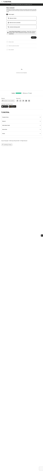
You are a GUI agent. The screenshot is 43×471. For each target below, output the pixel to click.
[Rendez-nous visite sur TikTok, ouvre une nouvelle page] (29, 101)
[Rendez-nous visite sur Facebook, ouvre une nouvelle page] (17, 101)
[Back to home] (7, 1)
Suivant (33, 37)
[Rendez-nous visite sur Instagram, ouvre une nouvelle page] (20, 101)
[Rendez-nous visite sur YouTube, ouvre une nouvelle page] (23, 101)
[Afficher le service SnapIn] (42, 235)
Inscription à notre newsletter (8, 100)
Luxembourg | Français (7, 144)
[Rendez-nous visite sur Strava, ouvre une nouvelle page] (26, 101)
